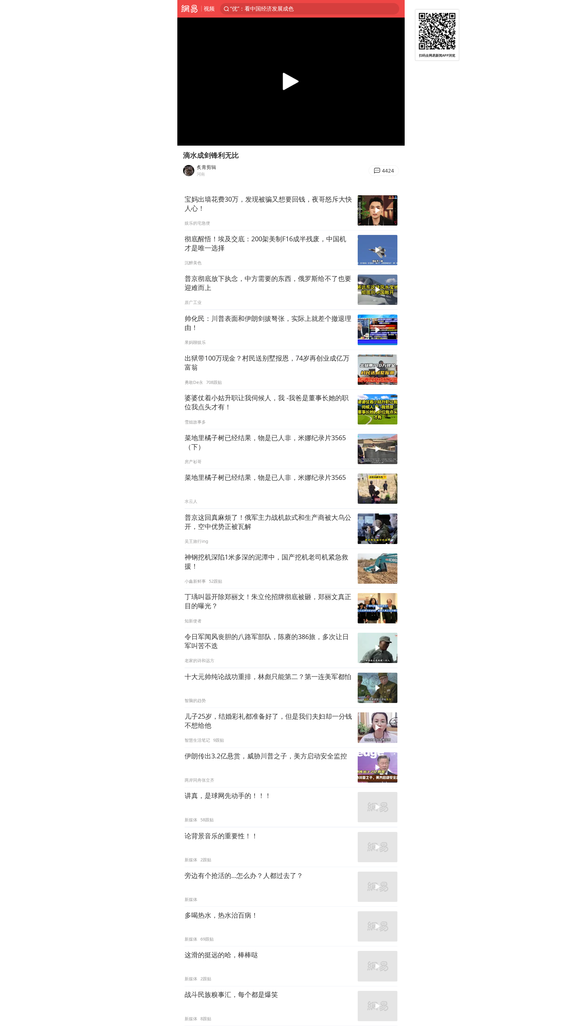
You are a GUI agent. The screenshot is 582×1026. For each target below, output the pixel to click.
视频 (209, 8)
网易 (189, 9)
